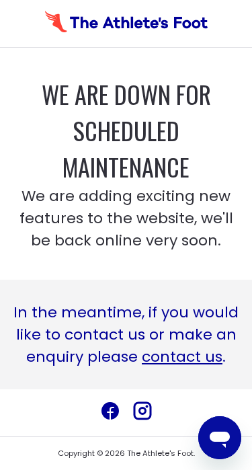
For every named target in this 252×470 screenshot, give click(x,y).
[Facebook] (110, 413)
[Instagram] (142, 413)
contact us (182, 356)
